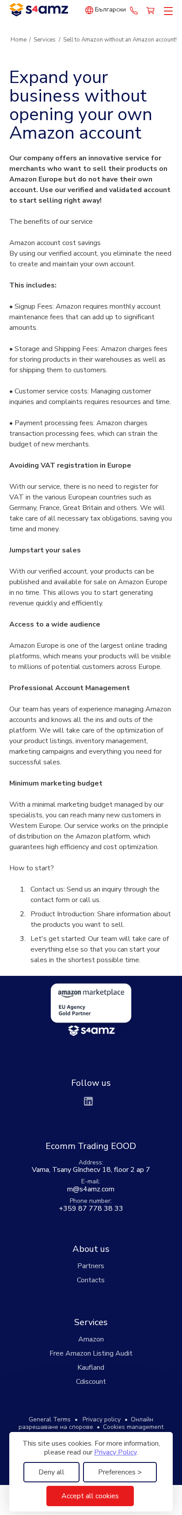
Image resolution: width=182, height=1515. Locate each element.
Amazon (91, 1339)
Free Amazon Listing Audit (91, 1353)
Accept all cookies (90, 1496)
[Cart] (151, 10)
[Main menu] (166, 11)
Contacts (91, 1280)
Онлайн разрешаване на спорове (86, 1423)
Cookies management (133, 1427)
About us (91, 1249)
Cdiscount (91, 1382)
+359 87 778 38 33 (134, 10)
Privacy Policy (115, 1452)
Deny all (51, 1472)
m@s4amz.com (90, 1189)
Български (110, 10)
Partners (90, 1266)
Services (91, 1322)
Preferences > (120, 1472)
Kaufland (90, 1367)
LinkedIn (88, 1101)
